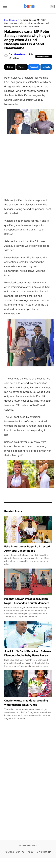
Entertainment (10, 20)
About (31, 852)
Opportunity (44, 852)
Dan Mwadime (17, 54)
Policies (9, 852)
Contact (21, 852)
